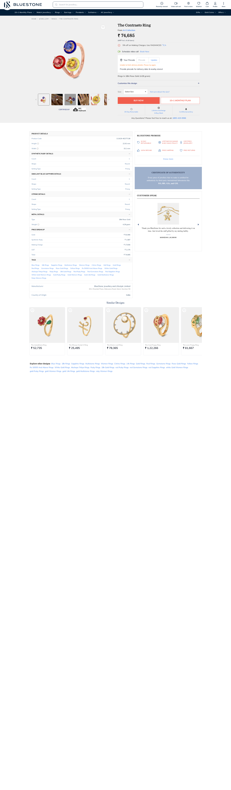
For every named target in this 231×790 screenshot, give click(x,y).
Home (33, 19)
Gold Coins (209, 12)
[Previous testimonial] (138, 224)
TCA (164, 45)
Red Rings (35, 268)
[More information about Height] (38, 144)
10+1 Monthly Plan (180, 100)
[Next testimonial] (198, 224)
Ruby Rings (54, 272)
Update (154, 60)
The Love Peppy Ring (191, 345)
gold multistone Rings (105, 275)
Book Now (144, 51)
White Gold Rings (110, 268)
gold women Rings (75, 275)
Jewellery (44, 19)
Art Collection (129, 30)
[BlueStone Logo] (23, 4)
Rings (57, 12)
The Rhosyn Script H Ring (78, 345)
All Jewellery (106, 12)
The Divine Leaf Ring (114, 345)
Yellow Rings (75, 268)
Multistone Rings (70, 265)
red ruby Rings (79, 272)
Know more (168, 159)
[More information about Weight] (38, 224)
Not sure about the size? (160, 92)
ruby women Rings (39, 278)
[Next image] (109, 99)
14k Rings (107, 265)
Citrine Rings (96, 265)
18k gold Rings (65, 272)
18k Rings (45, 265)
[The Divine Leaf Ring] (123, 325)
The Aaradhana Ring (38, 345)
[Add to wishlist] (103, 27)
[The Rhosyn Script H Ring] (85, 325)
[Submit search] (55, 4)
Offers (221, 12)
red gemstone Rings (95, 272)
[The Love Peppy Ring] (199, 325)
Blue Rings (36, 265)
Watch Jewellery (44, 12)
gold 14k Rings (89, 275)
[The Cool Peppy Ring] (161, 325)
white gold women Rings (41, 275)
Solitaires (92, 12)
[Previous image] (36, 99)
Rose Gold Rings (62, 268)
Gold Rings (117, 265)
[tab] (44, 100)
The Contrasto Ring (68, 19)
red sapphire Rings (112, 272)
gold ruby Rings (59, 275)
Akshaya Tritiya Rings (39, 272)
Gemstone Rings (47, 268)
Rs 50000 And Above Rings (92, 268)
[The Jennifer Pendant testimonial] (168, 214)
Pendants (80, 12)
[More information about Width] (38, 148)
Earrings (67, 12)
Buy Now (139, 100)
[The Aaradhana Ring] (47, 325)
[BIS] (79, 109)
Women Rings (84, 265)
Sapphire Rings (56, 265)
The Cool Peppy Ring (152, 345)
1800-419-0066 (179, 118)
